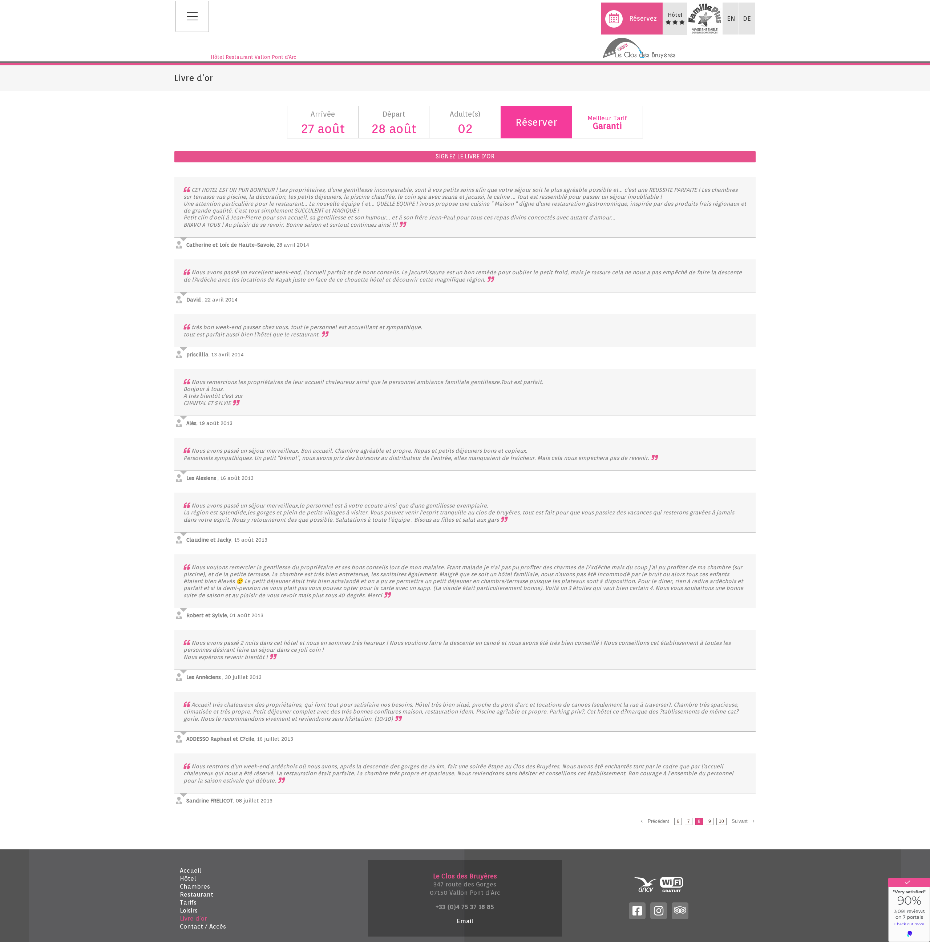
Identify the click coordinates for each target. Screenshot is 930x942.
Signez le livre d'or (465, 156)
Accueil (190, 870)
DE (747, 18)
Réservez (643, 18)
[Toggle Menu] (192, 16)
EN (731, 18)
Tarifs (188, 902)
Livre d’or (193, 918)
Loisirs (189, 910)
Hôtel (188, 878)
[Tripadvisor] (680, 910)
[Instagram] (658, 910)
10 (721, 821)
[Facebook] (637, 910)
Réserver (536, 122)
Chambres (195, 886)
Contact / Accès (203, 926)
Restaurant (196, 894)
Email (465, 921)
